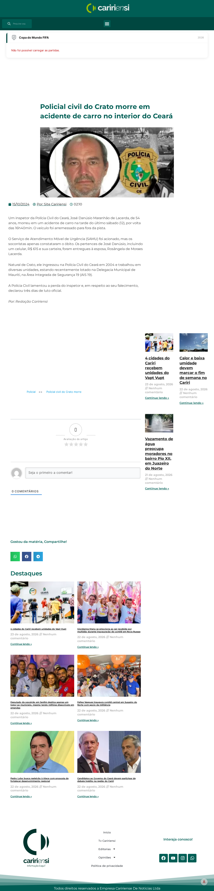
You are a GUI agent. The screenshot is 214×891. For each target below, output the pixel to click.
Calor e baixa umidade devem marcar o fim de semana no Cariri (193, 370)
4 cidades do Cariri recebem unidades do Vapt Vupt (38, 629)
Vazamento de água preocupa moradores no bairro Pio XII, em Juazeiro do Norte (159, 453)
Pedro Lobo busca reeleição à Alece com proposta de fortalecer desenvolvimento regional (39, 779)
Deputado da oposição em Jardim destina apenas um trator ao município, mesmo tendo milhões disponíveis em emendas (42, 705)
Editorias (104, 849)
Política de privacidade (107, 865)
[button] (107, 23)
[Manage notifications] (204, 881)
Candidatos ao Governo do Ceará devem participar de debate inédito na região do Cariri (106, 779)
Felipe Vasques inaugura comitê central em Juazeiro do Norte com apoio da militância (107, 703)
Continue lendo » (21, 644)
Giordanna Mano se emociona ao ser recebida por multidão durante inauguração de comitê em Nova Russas (108, 630)
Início (107, 832)
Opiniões (104, 857)
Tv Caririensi (107, 840)
